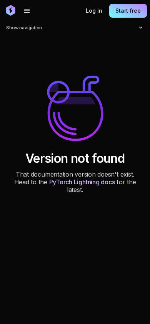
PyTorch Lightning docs (82, 182)
